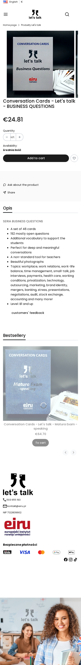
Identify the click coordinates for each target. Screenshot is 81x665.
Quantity (9, 131)
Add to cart (36, 158)
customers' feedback (27, 313)
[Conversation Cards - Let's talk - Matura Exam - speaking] (40, 383)
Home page (10, 25)
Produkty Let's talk (31, 25)
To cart (40, 443)
